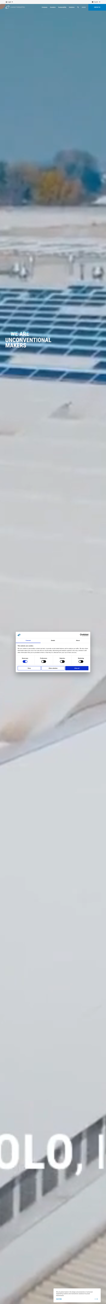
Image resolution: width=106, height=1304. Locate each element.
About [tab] (78, 640)
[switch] (43, 661)
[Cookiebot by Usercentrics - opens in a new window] (81, 635)
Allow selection (53, 668)
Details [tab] (53, 640)
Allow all (76, 668)
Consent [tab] (28, 640)
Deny (29, 668)
